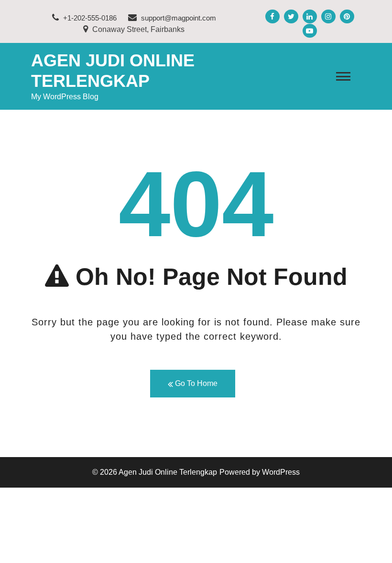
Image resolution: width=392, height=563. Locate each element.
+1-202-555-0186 (89, 18)
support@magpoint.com (178, 18)
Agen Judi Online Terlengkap (168, 472)
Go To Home (195, 383)
